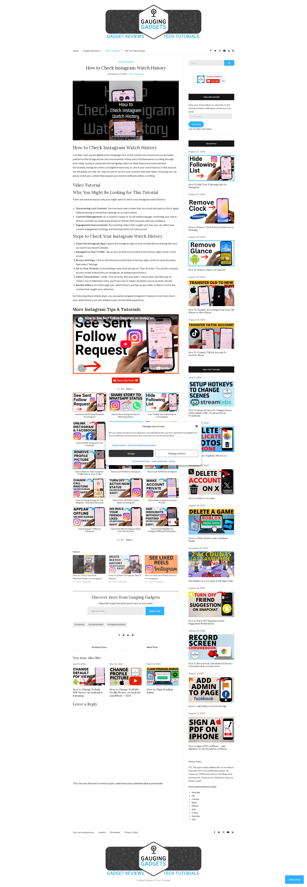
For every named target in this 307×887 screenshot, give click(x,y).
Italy (194, 809)
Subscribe (154, 610)
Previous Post (99, 647)
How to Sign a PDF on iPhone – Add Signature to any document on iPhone (208, 747)
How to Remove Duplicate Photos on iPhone (207, 457)
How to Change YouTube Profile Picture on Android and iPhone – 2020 (125, 692)
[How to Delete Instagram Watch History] (125, 564)
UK (193, 795)
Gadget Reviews (91, 50)
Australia (196, 792)
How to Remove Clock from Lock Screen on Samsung (211, 228)
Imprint (172, 461)
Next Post (152, 647)
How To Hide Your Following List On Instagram (207, 186)
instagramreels (96, 624)
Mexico (195, 806)
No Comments (136, 74)
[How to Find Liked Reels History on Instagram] (161, 564)
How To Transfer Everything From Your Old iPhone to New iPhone (211, 311)
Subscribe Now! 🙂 (127, 380)
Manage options (176, 453)
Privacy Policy (195, 761)
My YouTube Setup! (135, 50)
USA (194, 819)
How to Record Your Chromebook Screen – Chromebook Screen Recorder (211, 665)
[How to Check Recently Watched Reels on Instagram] (89, 564)
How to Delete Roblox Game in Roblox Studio (208, 539)
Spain (194, 802)
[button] (196, 426)
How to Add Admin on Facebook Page (208, 706)
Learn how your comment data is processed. (139, 783)
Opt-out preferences (141, 461)
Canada (195, 799)
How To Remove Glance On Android (207, 269)
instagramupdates (116, 624)
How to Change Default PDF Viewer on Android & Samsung (87, 692)
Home (76, 50)
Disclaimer (115, 832)
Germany (196, 816)
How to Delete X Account (201, 498)
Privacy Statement (159, 461)
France (195, 812)
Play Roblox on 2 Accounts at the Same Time (211, 580)
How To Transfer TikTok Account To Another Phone (207, 354)
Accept (131, 453)
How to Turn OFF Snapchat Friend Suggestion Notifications (206, 622)
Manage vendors (119, 445)
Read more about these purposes (142, 445)
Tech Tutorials (112, 50)
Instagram (79, 624)
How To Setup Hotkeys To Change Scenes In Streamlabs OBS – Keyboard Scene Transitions (210, 413)
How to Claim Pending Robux (160, 691)
